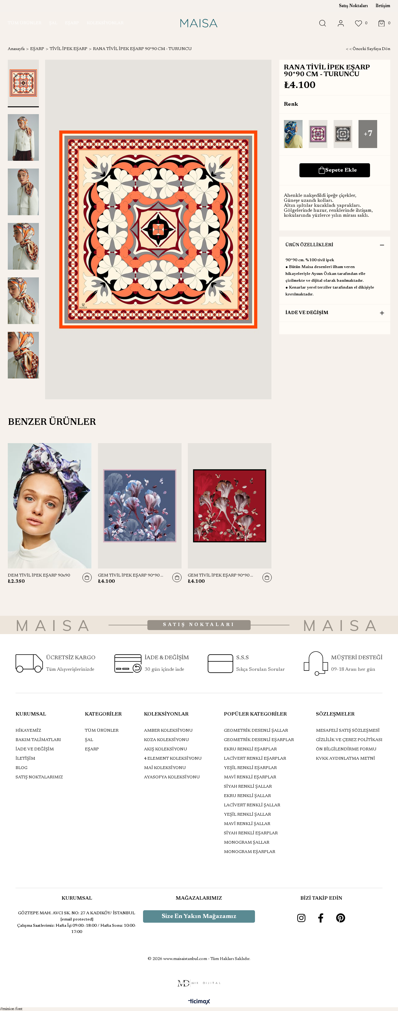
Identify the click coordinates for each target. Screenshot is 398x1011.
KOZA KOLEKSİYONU (166, 740)
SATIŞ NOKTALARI (199, 625)
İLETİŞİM (25, 759)
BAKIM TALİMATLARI (38, 740)
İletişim (383, 6)
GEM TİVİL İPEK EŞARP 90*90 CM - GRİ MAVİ (132, 575)
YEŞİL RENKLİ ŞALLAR (247, 815)
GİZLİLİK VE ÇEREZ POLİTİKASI (349, 740)
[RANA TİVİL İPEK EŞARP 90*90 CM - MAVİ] (293, 134)
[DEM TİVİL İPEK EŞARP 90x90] (50, 505)
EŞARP (92, 749)
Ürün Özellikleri (309, 245)
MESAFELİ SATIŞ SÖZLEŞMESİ (348, 731)
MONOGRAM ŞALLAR (246, 843)
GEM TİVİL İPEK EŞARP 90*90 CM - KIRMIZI (222, 575)
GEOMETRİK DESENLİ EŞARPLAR (259, 740)
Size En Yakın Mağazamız (199, 916)
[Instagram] (301, 918)
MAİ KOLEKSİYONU (165, 768)
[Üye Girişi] (340, 23)
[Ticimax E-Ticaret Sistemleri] (199, 1002)
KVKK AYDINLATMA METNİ (345, 759)
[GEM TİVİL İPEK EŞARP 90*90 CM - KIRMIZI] (230, 505)
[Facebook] (321, 918)
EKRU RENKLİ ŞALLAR (247, 796)
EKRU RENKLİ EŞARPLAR (250, 749)
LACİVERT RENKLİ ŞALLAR (252, 805)
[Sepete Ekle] (87, 577)
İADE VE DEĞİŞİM (306, 313)
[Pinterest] (340, 918)
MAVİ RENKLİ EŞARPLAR (250, 777)
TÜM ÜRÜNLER (101, 731)
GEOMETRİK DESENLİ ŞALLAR (256, 731)
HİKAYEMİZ (28, 731)
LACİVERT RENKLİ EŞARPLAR (255, 759)
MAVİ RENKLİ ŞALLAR (247, 824)
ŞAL (89, 740)
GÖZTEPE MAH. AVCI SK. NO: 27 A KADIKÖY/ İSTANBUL (76, 913)
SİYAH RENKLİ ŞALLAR (248, 787)
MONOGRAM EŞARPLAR (249, 852)
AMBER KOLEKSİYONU (168, 731)
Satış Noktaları (353, 6)
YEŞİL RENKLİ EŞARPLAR (250, 768)
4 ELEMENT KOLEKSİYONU (173, 759)
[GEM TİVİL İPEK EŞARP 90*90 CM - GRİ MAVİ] (140, 505)
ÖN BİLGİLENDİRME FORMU (346, 749)
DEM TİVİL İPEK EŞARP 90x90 (39, 575)
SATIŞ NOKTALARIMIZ (39, 777)
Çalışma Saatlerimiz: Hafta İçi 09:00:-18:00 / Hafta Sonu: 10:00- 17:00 (76, 929)
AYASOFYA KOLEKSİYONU (172, 777)
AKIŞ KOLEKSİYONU (165, 749)
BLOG (21, 768)
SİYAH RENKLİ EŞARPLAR (251, 833)
